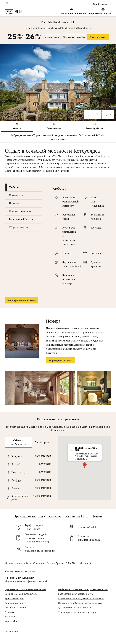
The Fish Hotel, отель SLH (80, 563)
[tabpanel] (58, 137)
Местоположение (14, 563)
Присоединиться (92, 13)
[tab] (17, 126)
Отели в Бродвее (56, 563)
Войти (107, 13)
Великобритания (35, 563)
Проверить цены (99, 37)
